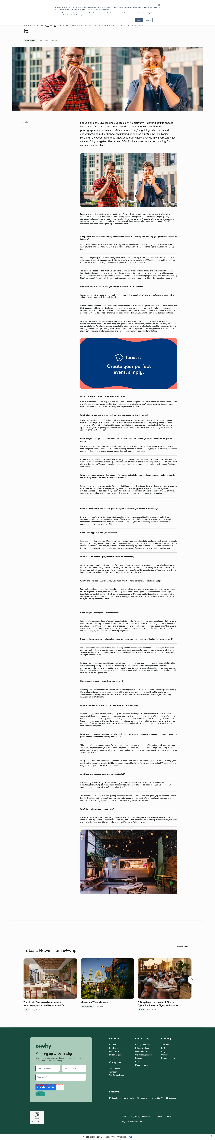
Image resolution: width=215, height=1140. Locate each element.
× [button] (159, 4)
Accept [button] (139, 20)
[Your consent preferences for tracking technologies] (211, 1136)
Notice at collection (92, 1137)
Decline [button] (148, 20)
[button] (43, 1046)
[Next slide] (192, 980)
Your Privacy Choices (116, 1137)
